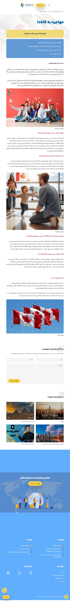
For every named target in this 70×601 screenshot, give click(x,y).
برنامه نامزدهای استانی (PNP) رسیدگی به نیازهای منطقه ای (44, 46)
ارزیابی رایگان (40, 5)
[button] (49, 5)
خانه (63, 12)
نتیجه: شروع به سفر (55, 54)
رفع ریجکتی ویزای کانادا (58, 575)
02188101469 (49, 552)
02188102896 (57, 552)
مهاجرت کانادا (47, 283)
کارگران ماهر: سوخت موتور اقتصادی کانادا (49, 43)
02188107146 (57, 549)
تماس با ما (61, 582)
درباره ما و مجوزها (59, 578)
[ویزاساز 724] (27, 5)
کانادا (49, 12)
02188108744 (49, 549)
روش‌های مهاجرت (56, 12)
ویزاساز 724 (45, 597)
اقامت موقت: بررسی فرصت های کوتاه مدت (49, 50)
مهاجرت (49, 141)
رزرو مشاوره (6, 597)
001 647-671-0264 (25, 549)
